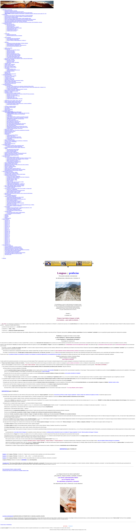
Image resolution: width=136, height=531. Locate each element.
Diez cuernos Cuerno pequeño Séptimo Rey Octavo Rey (16, 123)
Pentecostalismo (7, 206)
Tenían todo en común (10, 50)
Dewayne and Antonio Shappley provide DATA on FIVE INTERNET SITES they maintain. (20, 19)
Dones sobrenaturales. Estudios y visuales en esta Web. (12, 469)
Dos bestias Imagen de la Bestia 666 (13, 122)
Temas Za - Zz (7, 243)
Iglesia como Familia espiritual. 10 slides (13, 54)
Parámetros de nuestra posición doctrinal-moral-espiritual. (14, 11)
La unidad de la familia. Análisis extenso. (11, 152)
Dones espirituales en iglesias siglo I (13, 39)
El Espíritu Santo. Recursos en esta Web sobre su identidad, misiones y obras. (16, 470)
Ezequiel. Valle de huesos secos (10, 143)
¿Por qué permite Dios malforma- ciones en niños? (15, 197)
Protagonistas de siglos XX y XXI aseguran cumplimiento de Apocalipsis (17, 130)
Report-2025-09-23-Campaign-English (11, 17)
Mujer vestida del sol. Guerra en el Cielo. (14, 121)
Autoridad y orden (8, 63)
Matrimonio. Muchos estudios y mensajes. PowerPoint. (14, 154)
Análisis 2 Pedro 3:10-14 (11, 135)
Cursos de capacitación (8, 85)
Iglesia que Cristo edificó (11, 51)
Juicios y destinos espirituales (9, 139)
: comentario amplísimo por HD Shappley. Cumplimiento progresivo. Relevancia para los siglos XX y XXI (25, 13)
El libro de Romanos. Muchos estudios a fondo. (13, 102)
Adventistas (7, 216)
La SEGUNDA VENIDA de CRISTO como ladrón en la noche (17, 116)
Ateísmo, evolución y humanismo (10, 196)
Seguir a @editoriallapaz (7, 524)
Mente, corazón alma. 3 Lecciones (12, 160)
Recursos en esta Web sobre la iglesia (13, 53)
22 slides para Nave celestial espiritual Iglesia (14, 57)
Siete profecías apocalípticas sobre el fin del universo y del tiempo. (16, 21)
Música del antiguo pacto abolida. (10, 81)
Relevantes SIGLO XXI (7, 244)
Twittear (1, 524)
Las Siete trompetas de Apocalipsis (12, 120)
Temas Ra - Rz (7, 236)
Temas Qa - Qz (7, 235)
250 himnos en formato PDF (9, 79)
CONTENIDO (24, 459)
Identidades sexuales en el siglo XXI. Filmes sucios (13, 247)
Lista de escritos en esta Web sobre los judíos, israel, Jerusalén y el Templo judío (18, 188)
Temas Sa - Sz (7, 237)
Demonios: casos (7, 72)
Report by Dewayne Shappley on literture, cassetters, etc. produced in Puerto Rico (18, 16)
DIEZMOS (6, 42)
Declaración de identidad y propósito (11, 10)
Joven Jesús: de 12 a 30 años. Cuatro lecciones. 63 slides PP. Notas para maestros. (20, 93)
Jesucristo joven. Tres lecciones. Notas (13, 95)
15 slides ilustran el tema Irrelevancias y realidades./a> (16, 183)
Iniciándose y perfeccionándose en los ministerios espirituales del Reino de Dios (20, 86)
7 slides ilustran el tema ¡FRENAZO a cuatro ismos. (15, 184)
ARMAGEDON (9, 115)
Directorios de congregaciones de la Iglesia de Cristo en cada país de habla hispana (18, 12)
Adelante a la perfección (11, 187)
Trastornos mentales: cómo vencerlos (11, 163)
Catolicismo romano (8, 211)
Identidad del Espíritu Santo (11, 34)
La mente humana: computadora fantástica (14, 161)
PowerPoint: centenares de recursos (11, 175)
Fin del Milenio (9, 138)
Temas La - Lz (7, 230)
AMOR (6, 148)
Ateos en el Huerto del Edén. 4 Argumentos (14, 200)
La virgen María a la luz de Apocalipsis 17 (14, 213)
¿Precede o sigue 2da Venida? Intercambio (14, 136)
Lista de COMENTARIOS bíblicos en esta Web (13, 186)
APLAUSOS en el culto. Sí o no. (10, 83)
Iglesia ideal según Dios (11, 52)
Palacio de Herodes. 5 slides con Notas (13, 192)
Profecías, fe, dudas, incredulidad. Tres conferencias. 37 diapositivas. (16, 140)
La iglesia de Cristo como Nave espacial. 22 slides (15, 181)
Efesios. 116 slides (10, 180)
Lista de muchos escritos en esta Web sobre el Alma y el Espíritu (17, 158)
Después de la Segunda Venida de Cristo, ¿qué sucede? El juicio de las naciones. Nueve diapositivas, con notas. (23, 22)
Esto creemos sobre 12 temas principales (13, 55)
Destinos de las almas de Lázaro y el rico (13, 159)
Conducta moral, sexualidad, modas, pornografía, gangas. (14, 145)
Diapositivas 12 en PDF (11, 60)
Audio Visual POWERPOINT (8, 171)
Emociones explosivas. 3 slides (12, 179)
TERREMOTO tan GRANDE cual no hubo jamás (15, 118)
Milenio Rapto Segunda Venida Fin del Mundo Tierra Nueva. (17, 126)
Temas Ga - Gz (7, 225)
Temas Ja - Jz (7, 228)
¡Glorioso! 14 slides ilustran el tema (13, 182)
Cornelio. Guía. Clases (10, 96)
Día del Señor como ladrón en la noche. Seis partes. (13, 253)
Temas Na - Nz (7, 232)
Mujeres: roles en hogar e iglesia (10, 66)
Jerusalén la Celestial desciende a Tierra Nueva (14, 128)
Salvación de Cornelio (10, 61)
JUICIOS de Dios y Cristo (9, 65)
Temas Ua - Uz (7, 239)
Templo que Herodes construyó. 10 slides (14, 191)
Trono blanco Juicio (8, 254)
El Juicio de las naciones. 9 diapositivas (13, 176)
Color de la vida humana (9, 245)
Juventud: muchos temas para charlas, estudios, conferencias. (15, 147)
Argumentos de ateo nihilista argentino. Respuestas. (15, 202)
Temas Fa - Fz (7, 224)
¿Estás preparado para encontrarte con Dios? (14, 27)
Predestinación (7, 68)
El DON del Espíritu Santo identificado (13, 38)
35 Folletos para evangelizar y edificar (11, 172)
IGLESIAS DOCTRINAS (7, 23)
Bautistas (6, 217)
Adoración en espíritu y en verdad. (10, 75)
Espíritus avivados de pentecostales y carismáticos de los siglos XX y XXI (19, 207)
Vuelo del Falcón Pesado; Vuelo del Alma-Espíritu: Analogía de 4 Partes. (19, 157)
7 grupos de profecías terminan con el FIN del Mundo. (16, 113)
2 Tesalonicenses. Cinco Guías (12, 97)
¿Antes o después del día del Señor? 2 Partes (14, 137)
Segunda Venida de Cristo (9, 132)
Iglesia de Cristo (7, 48)
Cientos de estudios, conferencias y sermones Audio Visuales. (15, 174)
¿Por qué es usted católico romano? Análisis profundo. (16, 212)
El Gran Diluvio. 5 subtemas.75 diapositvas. (14, 205)
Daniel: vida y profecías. (9, 129)
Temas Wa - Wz (7, 241)
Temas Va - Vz (7, 240)
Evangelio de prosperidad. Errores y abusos (14, 208)
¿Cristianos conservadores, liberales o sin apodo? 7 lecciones (17, 89)
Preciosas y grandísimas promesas (10, 166)
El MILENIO (9, 114)
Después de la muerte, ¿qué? (11, 28)
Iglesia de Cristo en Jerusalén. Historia (13, 49)
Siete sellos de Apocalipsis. (11, 119)
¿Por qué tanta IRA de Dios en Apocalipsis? (12, 251)
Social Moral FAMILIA (7, 144)
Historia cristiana (7, 110)
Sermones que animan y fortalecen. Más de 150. (13, 168)
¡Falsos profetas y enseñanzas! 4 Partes (13, 209)
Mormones (6, 215)
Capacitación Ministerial (7, 84)
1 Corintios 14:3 (6, 463)
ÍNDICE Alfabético (6, 219)
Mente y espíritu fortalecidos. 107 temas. (11, 162)
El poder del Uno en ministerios (12, 88)
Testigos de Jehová (8, 214)
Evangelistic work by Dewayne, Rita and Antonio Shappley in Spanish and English (19, 15)
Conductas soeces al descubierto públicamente (14, 146)
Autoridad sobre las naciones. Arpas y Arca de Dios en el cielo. (17, 127)
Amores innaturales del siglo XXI (12, 150)
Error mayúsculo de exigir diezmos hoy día (14, 46)
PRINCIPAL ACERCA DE (7, 9)
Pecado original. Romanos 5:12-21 (12, 104)
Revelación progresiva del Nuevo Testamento (14, 35)
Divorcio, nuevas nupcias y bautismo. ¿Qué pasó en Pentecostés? (16, 153)
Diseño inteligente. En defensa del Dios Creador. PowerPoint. (15, 169)
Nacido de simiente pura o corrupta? (13, 26)
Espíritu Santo (7, 33)
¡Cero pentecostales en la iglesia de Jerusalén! (14, 210)
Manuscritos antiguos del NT (12, 195)
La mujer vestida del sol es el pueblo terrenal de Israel (16, 190)
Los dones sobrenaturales (8, 516)
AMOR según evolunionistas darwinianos (14, 198)
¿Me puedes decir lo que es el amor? (13, 149)
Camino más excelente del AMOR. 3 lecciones (14, 98)
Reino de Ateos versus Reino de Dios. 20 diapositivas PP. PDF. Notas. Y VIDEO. (20, 204)
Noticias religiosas (8, 218)
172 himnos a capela (8, 77)
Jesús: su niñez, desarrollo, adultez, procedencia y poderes (14, 185)
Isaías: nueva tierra (8, 142)
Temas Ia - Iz (7, 227)
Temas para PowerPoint (9, 109)
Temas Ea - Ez (7, 223)
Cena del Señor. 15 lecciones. (10, 76)
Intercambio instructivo (11, 70)
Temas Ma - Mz (7, 231)
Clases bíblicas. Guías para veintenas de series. (12, 92)
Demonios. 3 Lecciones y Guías (12, 94)
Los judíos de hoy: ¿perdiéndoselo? (11, 141)
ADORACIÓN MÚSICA (7, 74)
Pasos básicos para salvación (9, 24)
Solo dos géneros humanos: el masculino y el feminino (14, 248)
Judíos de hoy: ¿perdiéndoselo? (12, 189)
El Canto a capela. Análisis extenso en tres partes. (13, 82)
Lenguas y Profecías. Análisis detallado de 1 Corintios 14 (16, 40)
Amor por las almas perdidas (11, 151)
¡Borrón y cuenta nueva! (9, 167)
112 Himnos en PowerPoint (9, 78)
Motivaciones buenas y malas (10, 165)
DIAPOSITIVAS (5, 391)
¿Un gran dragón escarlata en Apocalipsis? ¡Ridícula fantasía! (15, 252)
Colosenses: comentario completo (10, 106)
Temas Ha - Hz (7, 226)
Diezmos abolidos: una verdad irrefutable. (14, 44)
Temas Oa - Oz (7, 233)
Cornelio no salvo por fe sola (11, 30)
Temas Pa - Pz (7, 234)
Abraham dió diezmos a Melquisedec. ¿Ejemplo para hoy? (16, 45)
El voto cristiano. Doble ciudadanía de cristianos (13, 250)
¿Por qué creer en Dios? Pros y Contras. (13, 201)
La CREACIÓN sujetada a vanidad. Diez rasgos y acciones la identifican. (19, 103)
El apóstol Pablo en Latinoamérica (12, 29)
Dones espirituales (8, 37)
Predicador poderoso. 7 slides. (12, 178)
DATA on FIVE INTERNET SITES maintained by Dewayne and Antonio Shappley (19, 20)
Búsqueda (4, 258)
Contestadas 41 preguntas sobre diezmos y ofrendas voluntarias (17, 43)
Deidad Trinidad (7, 71)
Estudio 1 (4, 454)
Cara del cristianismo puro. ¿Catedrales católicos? (13, 246)
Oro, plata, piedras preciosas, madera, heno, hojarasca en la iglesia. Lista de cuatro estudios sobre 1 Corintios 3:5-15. (26, 87)
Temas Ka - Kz (7, 229)
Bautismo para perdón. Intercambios (13, 62)
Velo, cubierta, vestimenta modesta (10, 67)
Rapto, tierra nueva (8, 133)
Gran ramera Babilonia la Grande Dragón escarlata (15, 124)
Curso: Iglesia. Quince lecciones (10, 107)
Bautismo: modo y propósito (9, 59)
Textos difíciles (7, 108)
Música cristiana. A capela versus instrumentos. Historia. (14, 80)
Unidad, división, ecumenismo (10, 64)
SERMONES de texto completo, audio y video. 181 (13, 100)
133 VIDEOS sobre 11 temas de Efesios (11, 173)
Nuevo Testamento (8, 194)
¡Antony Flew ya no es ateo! (11, 203)
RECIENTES (5, 14)
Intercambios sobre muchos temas (10, 73)
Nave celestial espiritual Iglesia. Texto (13, 56)
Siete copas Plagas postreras (11, 125)
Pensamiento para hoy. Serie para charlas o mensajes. (13, 170)
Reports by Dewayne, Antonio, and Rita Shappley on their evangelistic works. (18, 18)
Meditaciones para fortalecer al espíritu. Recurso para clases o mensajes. (17, 164)
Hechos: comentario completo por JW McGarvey (13, 101)
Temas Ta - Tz (7, 238)
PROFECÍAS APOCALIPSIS (8, 111)
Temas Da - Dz (7, 222)
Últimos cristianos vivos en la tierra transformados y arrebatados (17, 117)
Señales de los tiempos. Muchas (10, 131)
